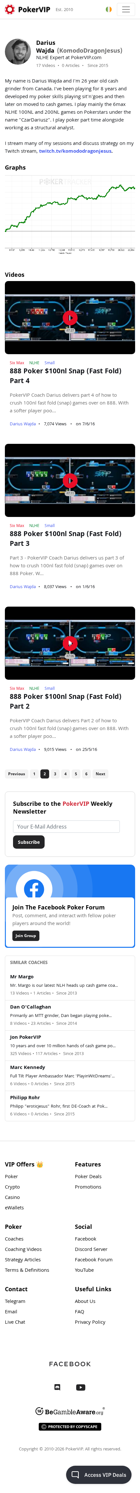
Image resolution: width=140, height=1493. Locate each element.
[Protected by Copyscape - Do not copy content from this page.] (70, 1427)
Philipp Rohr (25, 1098)
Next (100, 774)
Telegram (15, 1302)
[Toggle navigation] (126, 9)
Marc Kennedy (27, 1068)
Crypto (12, 1187)
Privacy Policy (90, 1323)
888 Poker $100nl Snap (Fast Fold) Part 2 (65, 702)
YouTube (84, 1271)
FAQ (79, 1312)
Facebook (85, 1239)
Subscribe (29, 842)
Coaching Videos (23, 1250)
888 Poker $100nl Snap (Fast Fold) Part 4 (65, 377)
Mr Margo (22, 977)
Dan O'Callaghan (30, 1007)
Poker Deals (88, 1177)
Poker (11, 1177)
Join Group (26, 935)
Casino (12, 1198)
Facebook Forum (94, 1260)
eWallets (14, 1208)
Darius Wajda (23, 424)
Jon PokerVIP (25, 1038)
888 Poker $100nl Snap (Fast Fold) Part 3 (65, 539)
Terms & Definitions (27, 1271)
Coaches (14, 1239)
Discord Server (91, 1250)
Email (11, 1312)
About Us (85, 1302)
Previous (16, 774)
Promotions (88, 1187)
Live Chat (15, 1323)
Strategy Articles (23, 1260)
